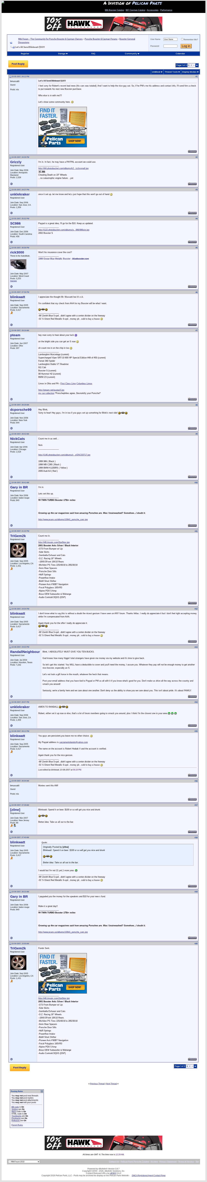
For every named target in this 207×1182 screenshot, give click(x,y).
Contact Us (114, 1162)
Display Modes (189, 71)
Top (197, 1162)
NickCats (17, 439)
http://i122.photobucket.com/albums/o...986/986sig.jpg (63, 230)
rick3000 (17, 252)
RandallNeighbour (25, 652)
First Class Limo (68, 383)
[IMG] (13, 1111)
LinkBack (156, 71)
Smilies (14, 1109)
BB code (15, 1107)
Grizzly (16, 162)
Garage (61, 53)
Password (154, 46)
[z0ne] (15, 810)
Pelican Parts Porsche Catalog (135, 1162)
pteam (15, 335)
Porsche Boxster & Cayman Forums (101, 39)
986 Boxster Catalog (114, 10)
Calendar (180, 53)
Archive (154, 1162)
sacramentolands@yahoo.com (73, 742)
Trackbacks (16, 1116)
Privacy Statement (168, 1162)
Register (25, 53)
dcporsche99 (21, 410)
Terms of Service (186, 1162)
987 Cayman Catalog (135, 10)
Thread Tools (171, 71)
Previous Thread (97, 1084)
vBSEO (113, 1173)
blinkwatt (17, 297)
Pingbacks (16, 1118)
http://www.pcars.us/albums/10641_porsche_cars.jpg (63, 519)
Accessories (152, 10)
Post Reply (18, 63)
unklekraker (20, 194)
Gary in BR (19, 487)
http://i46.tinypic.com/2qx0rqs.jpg (54, 542)
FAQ (93, 53)
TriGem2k (18, 536)
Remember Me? (191, 39)
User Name (155, 39)
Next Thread (111, 1084)
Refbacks (15, 1120)
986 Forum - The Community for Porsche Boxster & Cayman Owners (50, 39)
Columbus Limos (84, 383)
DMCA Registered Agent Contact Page (149, 1175)
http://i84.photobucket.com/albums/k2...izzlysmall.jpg (63, 168)
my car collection (46, 393)
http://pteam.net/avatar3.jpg (51, 390)
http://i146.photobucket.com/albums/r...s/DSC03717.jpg (64, 455)
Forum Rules (17, 1125)
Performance (166, 10)
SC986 (15, 223)
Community (131, 53)
